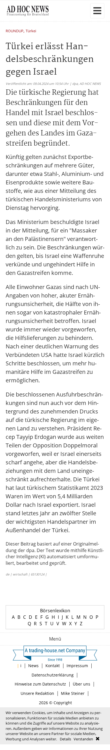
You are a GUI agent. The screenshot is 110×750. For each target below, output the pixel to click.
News (33, 665)
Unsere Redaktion (37, 693)
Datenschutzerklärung (53, 675)
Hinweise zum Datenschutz (40, 684)
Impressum (77, 665)
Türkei (31, 31)
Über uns (81, 684)
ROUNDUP (14, 31)
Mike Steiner (73, 693)
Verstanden (83, 739)
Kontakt (52, 665)
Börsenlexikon (55, 610)
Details (65, 739)
